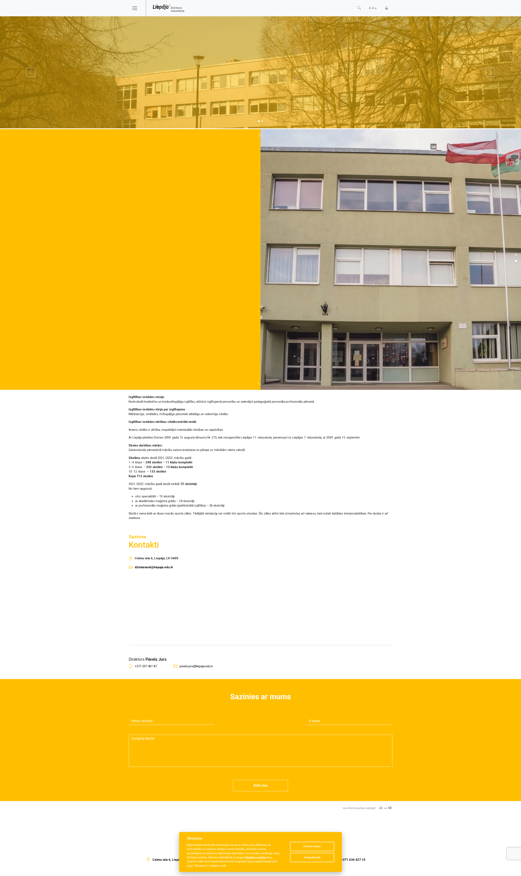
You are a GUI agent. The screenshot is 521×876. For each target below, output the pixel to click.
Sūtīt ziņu (260, 785)
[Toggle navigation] (137, 8)
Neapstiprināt (312, 857)
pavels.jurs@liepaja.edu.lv (196, 666)
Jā (380, 808)
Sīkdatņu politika (255, 857)
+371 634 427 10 (353, 860)
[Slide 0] (259, 121)
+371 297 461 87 (146, 666)
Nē (390, 808)
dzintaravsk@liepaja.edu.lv (154, 567)
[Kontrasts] (386, 8)
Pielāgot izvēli (217, 865)
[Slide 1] (262, 121)
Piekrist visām (312, 846)
